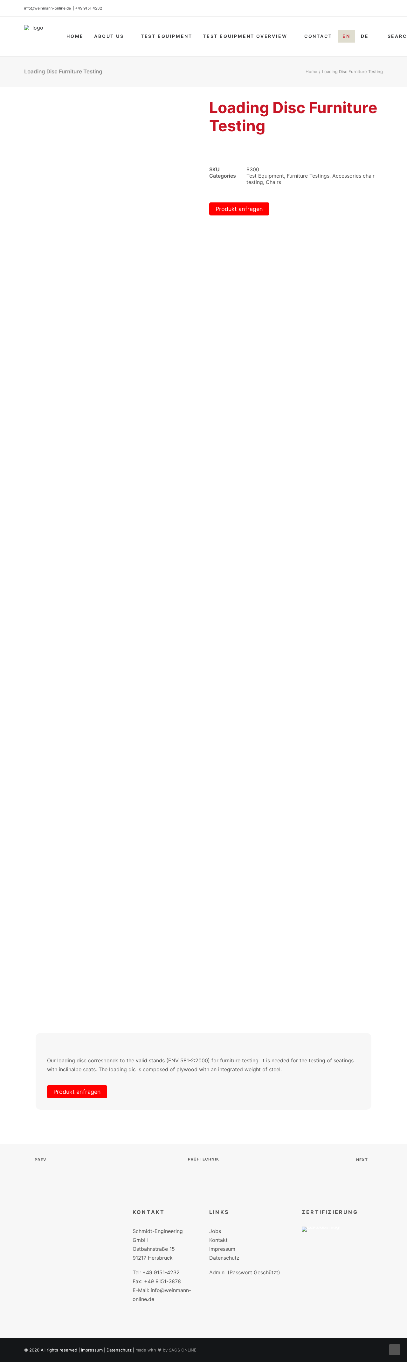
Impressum (222, 1249)
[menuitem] (75, 36)
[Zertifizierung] (325, 1238)
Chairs (273, 182)
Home (75, 36)
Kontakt (218, 1240)
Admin (216, 1272)
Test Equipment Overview (245, 36)
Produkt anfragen (239, 209)
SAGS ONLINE (183, 1349)
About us (109, 36)
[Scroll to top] (394, 1349)
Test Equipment (166, 36)
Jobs (215, 1231)
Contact (318, 36)
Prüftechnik (203, 1159)
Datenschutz (224, 1258)
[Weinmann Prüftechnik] (35, 36)
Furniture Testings (308, 176)
